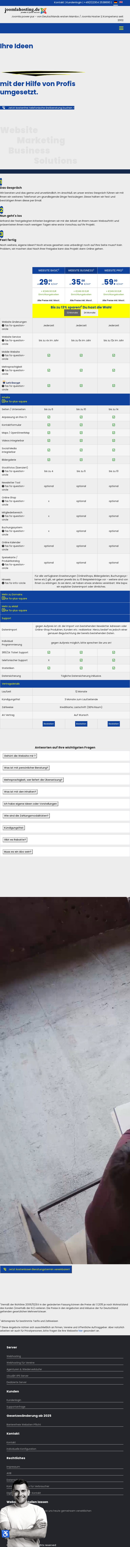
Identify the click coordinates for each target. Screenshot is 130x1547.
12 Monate (72, 312)
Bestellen (49, 723)
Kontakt (59, 2)
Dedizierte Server (17, 1382)
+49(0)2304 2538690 (97, 2)
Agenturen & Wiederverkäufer (24, 1369)
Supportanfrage (16, 1406)
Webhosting (14, 1356)
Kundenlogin (74, 2)
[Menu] (121, 28)
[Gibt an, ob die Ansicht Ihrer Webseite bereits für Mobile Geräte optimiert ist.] (3, 355)
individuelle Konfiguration (21, 1449)
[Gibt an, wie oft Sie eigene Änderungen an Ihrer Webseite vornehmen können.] (3, 325)
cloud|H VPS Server (17, 1375)
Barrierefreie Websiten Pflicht (24, 1424)
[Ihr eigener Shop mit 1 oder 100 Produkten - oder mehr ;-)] (3, 501)
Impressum (13, 1466)
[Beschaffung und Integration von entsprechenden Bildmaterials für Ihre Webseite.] (3, 471)
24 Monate (89, 312)
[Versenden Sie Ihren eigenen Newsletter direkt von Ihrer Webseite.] (3, 486)
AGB (9, 1473)
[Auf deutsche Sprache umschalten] (115, 2)
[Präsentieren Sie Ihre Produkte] (3, 564)
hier (81, 1330)
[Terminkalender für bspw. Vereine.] (3, 546)
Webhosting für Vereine (21, 1362)
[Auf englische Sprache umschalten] (121, 2)
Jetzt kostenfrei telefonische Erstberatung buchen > (41, 108)
